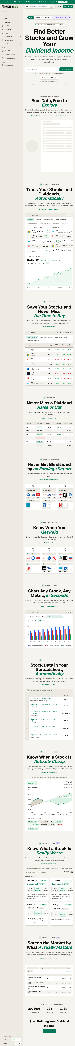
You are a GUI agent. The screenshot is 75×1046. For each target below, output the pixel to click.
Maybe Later (37, 541)
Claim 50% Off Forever (36, 537)
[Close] (55, 504)
